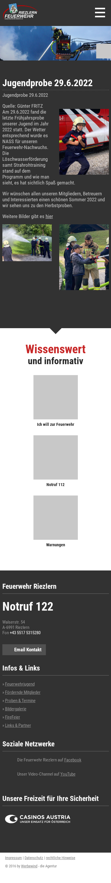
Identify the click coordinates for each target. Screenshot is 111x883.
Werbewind (29, 866)
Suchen (103, 51)
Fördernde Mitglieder (23, 692)
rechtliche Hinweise (60, 858)
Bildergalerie (15, 709)
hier (49, 216)
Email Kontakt (27, 650)
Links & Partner (18, 725)
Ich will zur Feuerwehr (55, 424)
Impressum (13, 858)
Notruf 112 (55, 484)
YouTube (67, 774)
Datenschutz (34, 858)
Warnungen (55, 544)
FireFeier (12, 717)
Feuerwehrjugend (20, 684)
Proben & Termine (20, 700)
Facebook (72, 760)
